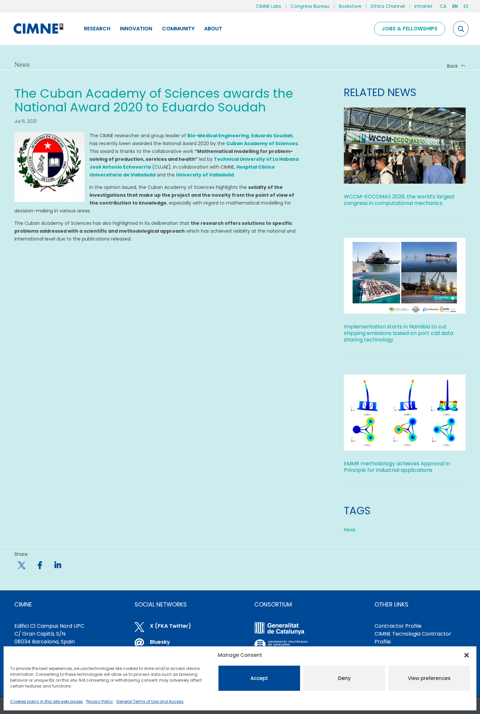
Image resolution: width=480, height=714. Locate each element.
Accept (259, 678)
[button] (466, 655)
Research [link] (97, 28)
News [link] (350, 529)
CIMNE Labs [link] (268, 6)
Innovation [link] (136, 28)
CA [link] (443, 6)
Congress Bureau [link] (310, 6)
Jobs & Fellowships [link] (410, 28)
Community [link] (178, 28)
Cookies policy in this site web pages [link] (46, 701)
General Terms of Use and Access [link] (150, 701)
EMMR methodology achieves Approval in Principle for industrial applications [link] (397, 467)
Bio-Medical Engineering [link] (218, 135)
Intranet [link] (423, 6)
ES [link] (466, 6)
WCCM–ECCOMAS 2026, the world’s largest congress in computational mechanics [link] (399, 200)
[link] (38, 28)
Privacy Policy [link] (99, 701)
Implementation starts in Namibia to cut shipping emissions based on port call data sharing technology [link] (398, 333)
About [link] (213, 28)
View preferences (429, 678)
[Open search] (461, 29)
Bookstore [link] (350, 6)
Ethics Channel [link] (388, 6)
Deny (344, 678)
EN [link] (455, 6)
